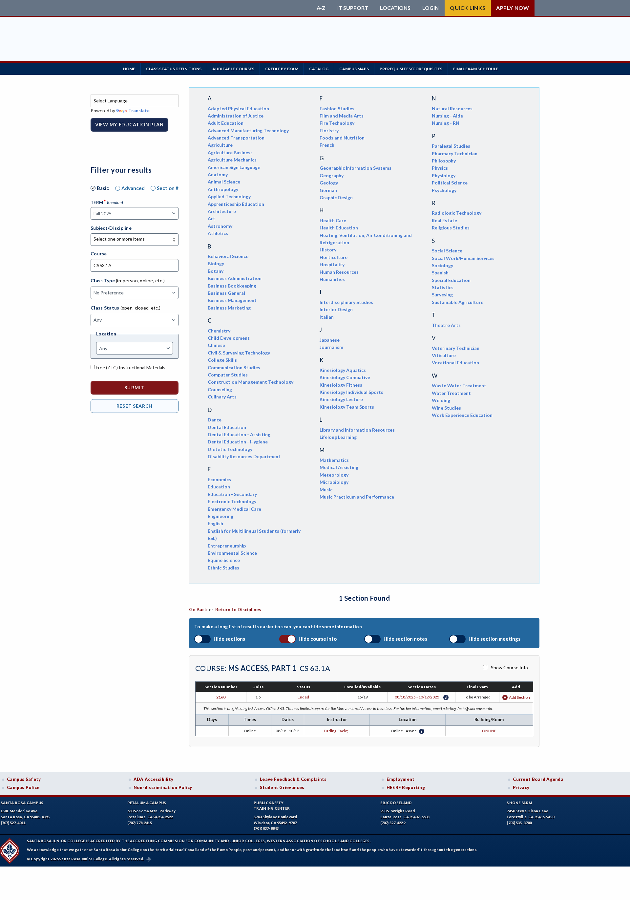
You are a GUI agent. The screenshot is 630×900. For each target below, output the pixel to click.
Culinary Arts (222, 396)
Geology (329, 182)
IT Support (352, 8)
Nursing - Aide (447, 115)
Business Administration (235, 278)
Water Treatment (451, 393)
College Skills (222, 360)
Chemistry (219, 330)
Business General (226, 293)
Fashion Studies (337, 108)
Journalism (331, 347)
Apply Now (512, 8)
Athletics (218, 233)
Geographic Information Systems (355, 168)
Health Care (333, 220)
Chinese (216, 345)
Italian (327, 317)
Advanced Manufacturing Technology (248, 130)
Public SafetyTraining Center (272, 806)
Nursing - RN (445, 123)
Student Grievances (282, 787)
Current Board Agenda (538, 779)
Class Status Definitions (173, 68)
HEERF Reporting (406, 787)
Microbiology (334, 482)
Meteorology (334, 475)
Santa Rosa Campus (22, 803)
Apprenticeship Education (236, 204)
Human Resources (339, 272)
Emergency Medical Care (234, 509)
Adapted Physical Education (238, 108)
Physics (440, 168)
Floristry (329, 130)
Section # (167, 188)
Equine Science (224, 560)
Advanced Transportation (236, 137)
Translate (139, 110)
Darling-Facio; (336, 730)
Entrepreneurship (227, 545)
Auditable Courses (233, 68)
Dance (214, 419)
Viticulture (444, 355)
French (327, 145)
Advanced (133, 188)
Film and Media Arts (342, 115)
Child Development (229, 338)
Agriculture (220, 145)
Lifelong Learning (338, 437)
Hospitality (332, 264)
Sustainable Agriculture (457, 302)
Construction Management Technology (250, 382)
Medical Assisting (339, 467)
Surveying (442, 294)
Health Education (339, 227)
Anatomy (218, 174)
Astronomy (220, 226)
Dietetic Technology (230, 449)
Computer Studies (228, 374)
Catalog (318, 68)
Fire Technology (337, 123)
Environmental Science (232, 553)
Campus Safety (24, 779)
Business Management (232, 300)
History (328, 249)
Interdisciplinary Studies (346, 302)
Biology (216, 263)
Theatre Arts (446, 325)
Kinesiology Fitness (341, 385)
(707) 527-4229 (392, 823)
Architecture (222, 211)
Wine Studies (446, 408)
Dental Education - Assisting (239, 434)
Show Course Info (509, 667)
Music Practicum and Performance (357, 497)
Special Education (451, 280)
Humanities (332, 279)
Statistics (442, 287)
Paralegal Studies (451, 146)
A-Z (321, 8)
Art (211, 218)
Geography (332, 175)
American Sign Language (234, 167)
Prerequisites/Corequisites (411, 68)
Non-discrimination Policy (163, 787)
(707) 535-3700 (519, 823)
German (328, 190)
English (215, 523)
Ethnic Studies (223, 567)
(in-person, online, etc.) (140, 280)
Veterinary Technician (455, 348)
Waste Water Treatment (459, 385)
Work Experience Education (462, 415)
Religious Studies (451, 227)
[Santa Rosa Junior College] (202, 8)
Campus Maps (354, 68)
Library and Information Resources (357, 430)
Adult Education (225, 123)
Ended (303, 697)
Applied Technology (229, 196)
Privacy (521, 787)
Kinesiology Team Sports (347, 407)
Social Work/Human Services (463, 258)
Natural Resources (452, 108)
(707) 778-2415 (139, 823)
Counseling (220, 389)
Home (129, 68)
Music (326, 489)
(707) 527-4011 (13, 823)
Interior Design (336, 309)
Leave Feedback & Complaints (293, 779)
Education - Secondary (232, 494)
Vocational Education (455, 362)
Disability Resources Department (244, 456)
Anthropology (223, 189)
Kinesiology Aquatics (343, 370)
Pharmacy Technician (454, 153)
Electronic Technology (232, 501)
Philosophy (444, 160)
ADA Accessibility (154, 779)
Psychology (444, 190)
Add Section (519, 697)
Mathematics (334, 460)
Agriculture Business (230, 152)
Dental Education (227, 427)
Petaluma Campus (146, 803)
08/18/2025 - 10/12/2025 (417, 697)
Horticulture (333, 257)
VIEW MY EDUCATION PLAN (129, 124)
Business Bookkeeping (232, 286)
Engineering (220, 516)
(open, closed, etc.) (140, 308)
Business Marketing (229, 308)
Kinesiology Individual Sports (351, 392)
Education (219, 486)
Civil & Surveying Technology (239, 352)
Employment (401, 779)
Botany (215, 271)
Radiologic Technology (456, 213)
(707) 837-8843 (266, 828)
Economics (219, 479)
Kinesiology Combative (345, 377)
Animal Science (224, 181)
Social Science (447, 250)
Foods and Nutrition (342, 137)
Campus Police (23, 787)
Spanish (440, 272)
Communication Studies (234, 367)
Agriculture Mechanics (232, 159)
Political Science (450, 182)
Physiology (443, 175)
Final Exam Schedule (475, 68)
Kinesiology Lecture (341, 399)
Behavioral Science (228, 256)
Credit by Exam (281, 68)
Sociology (442, 265)
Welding (441, 400)
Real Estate (444, 220)
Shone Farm (519, 803)
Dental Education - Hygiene (238, 441)
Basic (103, 188)
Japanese (330, 340)
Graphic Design (336, 197)
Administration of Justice (235, 115)
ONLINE (489, 730)
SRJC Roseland (396, 803)
